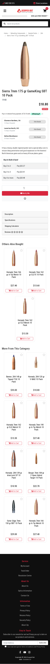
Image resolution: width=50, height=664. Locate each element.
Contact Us (25, 596)
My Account (25, 566)
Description (9, 214)
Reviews (8, 232)
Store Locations (41, 3)
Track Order (25, 571)
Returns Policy (25, 615)
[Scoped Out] (25, 11)
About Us (25, 586)
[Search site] (4, 24)
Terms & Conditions (28, 647)
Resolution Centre (25, 576)
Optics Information (25, 591)
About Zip (25, 625)
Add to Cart (15, 291)
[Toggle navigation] (5, 11)
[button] (21, 250)
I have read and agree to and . (25, 647)
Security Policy (25, 620)
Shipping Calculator (12, 226)
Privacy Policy (25, 611)
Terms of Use (25, 606)
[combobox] (27, 24)
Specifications (10, 220)
